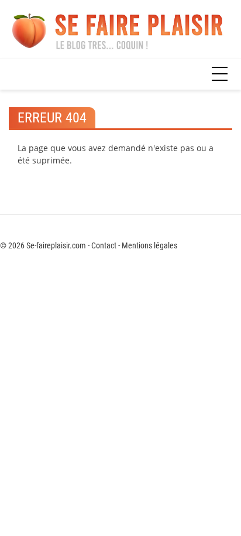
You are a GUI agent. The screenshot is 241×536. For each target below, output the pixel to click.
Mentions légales (149, 245)
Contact (103, 245)
